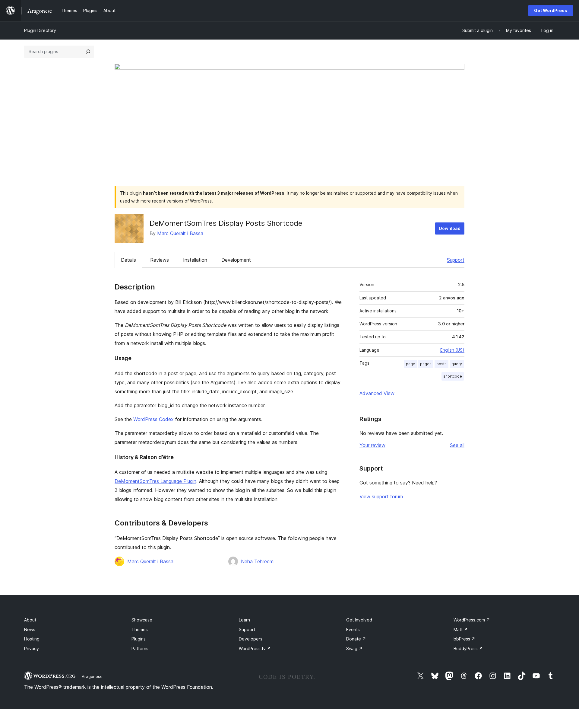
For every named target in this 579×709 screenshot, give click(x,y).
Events (353, 629)
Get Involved (359, 619)
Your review (372, 445)
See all (457, 445)
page (410, 364)
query (456, 364)
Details (128, 260)
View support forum (381, 496)
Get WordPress (550, 10)
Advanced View (376, 393)
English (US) (452, 350)
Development (236, 260)
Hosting (32, 638)
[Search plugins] (88, 52)
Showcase (141, 619)
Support (455, 260)
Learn (244, 619)
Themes (139, 629)
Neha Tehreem (257, 561)
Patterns (139, 648)
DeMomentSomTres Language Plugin (155, 481)
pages (426, 364)
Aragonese (92, 676)
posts (441, 364)
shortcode (452, 376)
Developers (250, 638)
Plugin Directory (40, 30)
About (30, 619)
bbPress (464, 638)
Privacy (31, 648)
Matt (461, 629)
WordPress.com (472, 619)
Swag (354, 648)
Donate (356, 638)
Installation (195, 260)
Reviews (159, 260)
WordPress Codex (153, 419)
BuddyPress (468, 648)
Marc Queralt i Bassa (180, 233)
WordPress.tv (255, 648)
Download (449, 228)
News (29, 629)
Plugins (138, 638)
